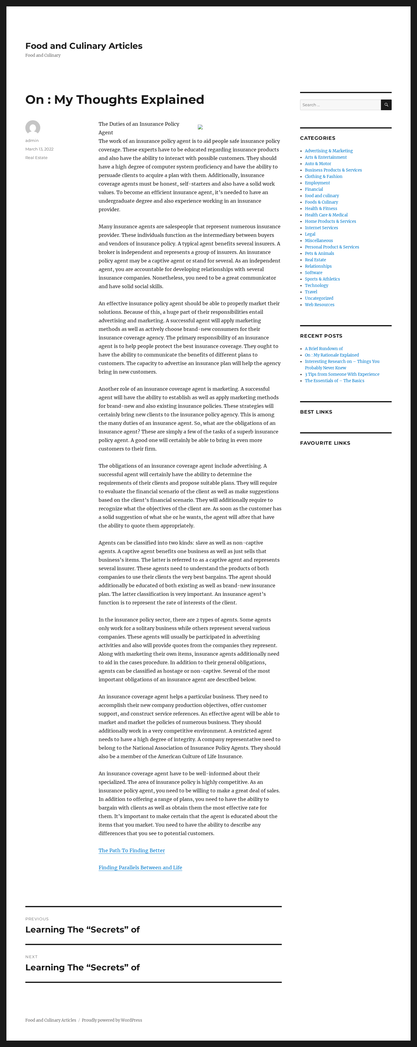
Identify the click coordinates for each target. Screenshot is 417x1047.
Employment (317, 183)
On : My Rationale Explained (332, 355)
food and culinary (322, 195)
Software (313, 272)
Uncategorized (319, 298)
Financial (314, 189)
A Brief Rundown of (324, 348)
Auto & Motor (318, 163)
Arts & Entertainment (326, 157)
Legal (310, 234)
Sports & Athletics (322, 279)
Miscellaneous (319, 240)
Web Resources (320, 304)
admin (32, 140)
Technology (316, 285)
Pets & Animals (319, 253)
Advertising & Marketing (329, 151)
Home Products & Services (330, 221)
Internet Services (321, 227)
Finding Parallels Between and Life (140, 867)
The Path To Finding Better (132, 850)
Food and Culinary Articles (84, 46)
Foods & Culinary (321, 202)
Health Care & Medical (326, 215)
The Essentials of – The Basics (334, 380)
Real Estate (36, 157)
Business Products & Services (333, 170)
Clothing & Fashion (324, 176)
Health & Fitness (321, 208)
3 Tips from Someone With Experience (342, 374)
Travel (311, 292)
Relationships (318, 266)
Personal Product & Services (332, 247)
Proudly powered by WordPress (112, 1020)
